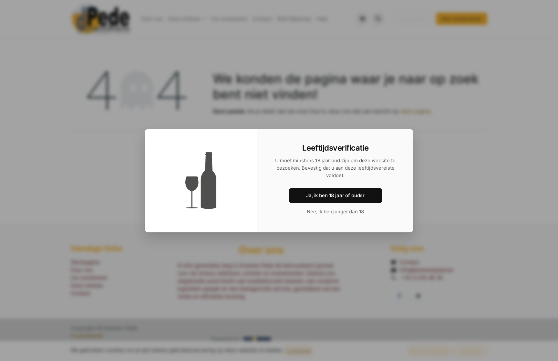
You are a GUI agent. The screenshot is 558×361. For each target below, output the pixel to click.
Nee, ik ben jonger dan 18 (335, 211)
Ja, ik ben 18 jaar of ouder (335, 195)
